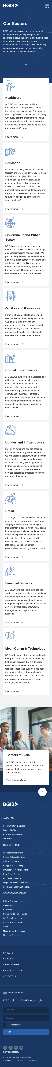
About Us (8, 818)
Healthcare (8, 905)
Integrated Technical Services (15, 883)
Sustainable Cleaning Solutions (16, 887)
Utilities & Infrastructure (13, 922)
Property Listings (13, 970)
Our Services (11, 845)
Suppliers (8, 959)
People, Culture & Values (14, 826)
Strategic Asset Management (15, 870)
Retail (5, 927)
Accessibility (33, 1060)
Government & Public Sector (15, 914)
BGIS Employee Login (31, 1000)
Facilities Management (13, 853)
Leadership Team (10, 830)
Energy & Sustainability (13, 866)
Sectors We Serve (14, 893)
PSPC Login (9, 1000)
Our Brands (8, 839)
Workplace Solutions (12, 878)
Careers (8, 953)
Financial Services (11, 935)
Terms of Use (20, 1060)
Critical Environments (12, 861)
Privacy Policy (7, 1060)
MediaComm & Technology (14, 931)
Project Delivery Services (14, 857)
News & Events (11, 965)
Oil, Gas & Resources (12, 918)
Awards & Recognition (12, 834)
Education (7, 910)
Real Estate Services (12, 874)
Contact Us (9, 976)
